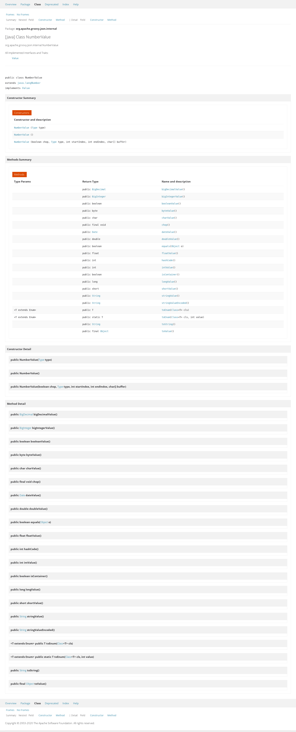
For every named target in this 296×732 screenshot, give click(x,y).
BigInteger (99, 196)
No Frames (23, 14)
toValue (166, 331)
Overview (10, 4)
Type (34, 127)
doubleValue (169, 239)
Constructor (45, 19)
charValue (168, 217)
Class (174, 310)
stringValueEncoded (174, 303)
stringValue (169, 295)
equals (166, 246)
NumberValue (21, 127)
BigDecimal (99, 189)
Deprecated (51, 4)
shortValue (168, 288)
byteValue (168, 210)
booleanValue (170, 203)
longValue (168, 281)
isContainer (169, 274)
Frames (10, 14)
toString (167, 324)
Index (66, 4)
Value (15, 58)
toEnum (166, 310)
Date (94, 232)
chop (164, 224)
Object (175, 246)
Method (60, 19)
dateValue (168, 232)
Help (76, 4)
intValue (167, 267)
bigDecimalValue (172, 189)
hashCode (167, 260)
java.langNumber (29, 82)
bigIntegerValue (172, 196)
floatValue (168, 253)
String (96, 295)
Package (25, 4)
